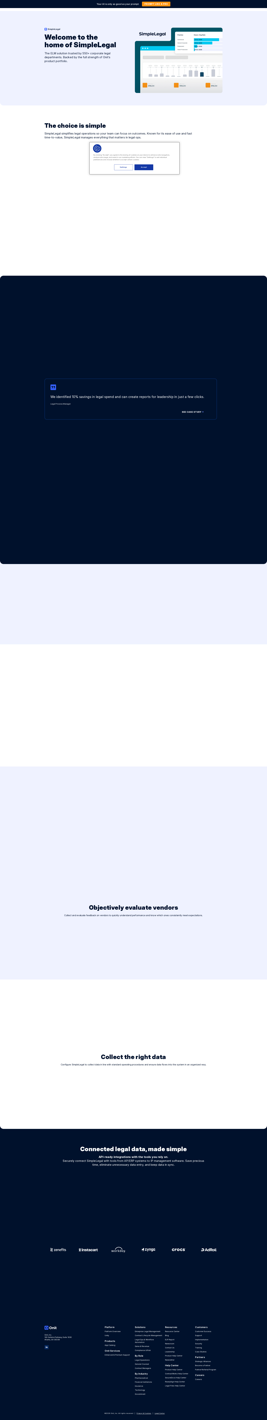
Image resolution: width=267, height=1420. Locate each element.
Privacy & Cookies (144, 1413)
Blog (167, 1335)
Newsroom (169, 1344)
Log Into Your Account (200, 205)
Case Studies (201, 1352)
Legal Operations (142, 1360)
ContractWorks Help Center (176, 1374)
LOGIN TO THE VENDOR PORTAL (65, 890)
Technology (140, 1390)
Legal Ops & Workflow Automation (144, 1341)
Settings (123, 167)
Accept (144, 167)
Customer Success (203, 1331)
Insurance (139, 1386)
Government (140, 1394)
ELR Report (169, 1340)
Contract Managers (143, 1368)
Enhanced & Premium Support (117, 1355)
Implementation (201, 1340)
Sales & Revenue (142, 1346)
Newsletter (169, 1360)
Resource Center (172, 1331)
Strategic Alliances (203, 1361)
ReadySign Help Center (175, 1382)
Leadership (170, 1352)
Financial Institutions (143, 1382)
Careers (198, 1379)
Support (198, 1335)
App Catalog (110, 1345)
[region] (134, 158)
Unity (107, 1335)
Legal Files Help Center (175, 1386)
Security (198, 1344)
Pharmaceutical (141, 1378)
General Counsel (142, 1364)
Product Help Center (173, 1356)
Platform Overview (113, 1331)
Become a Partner (202, 1365)
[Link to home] (58, 1328)
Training (198, 1348)
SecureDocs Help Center (175, 1378)
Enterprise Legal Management (147, 1331)
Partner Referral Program (205, 1370)
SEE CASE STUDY (191, 412)
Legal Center (160, 1413)
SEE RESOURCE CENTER (201, 1294)
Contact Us (169, 1348)
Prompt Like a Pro (156, 4)
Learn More (56, 256)
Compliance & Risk (143, 1350)
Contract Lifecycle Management (148, 1335)
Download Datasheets (167, 334)
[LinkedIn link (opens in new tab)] (46, 1347)
